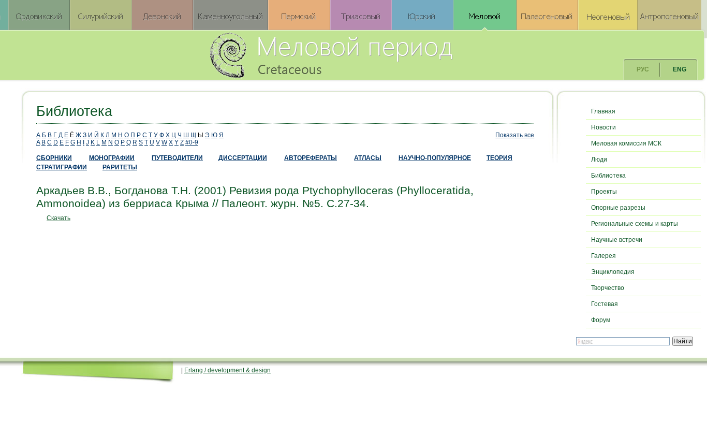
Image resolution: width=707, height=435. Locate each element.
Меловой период (388, 54)
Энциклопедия (613, 272)
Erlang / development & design (227, 370)
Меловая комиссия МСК (626, 143)
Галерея (603, 255)
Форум (600, 320)
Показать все (514, 135)
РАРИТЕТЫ (119, 167)
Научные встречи (616, 239)
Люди (599, 159)
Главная (603, 111)
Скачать (58, 218)
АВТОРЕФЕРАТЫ (310, 158)
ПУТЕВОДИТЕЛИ (177, 158)
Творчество (607, 288)
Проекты (604, 191)
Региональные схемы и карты (634, 223)
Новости (603, 127)
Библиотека (608, 175)
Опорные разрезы (618, 207)
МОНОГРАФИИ (112, 158)
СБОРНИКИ (54, 158)
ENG (679, 69)
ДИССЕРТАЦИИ (242, 158)
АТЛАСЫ (367, 158)
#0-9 (191, 142)
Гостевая (604, 304)
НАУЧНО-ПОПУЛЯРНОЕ (435, 158)
